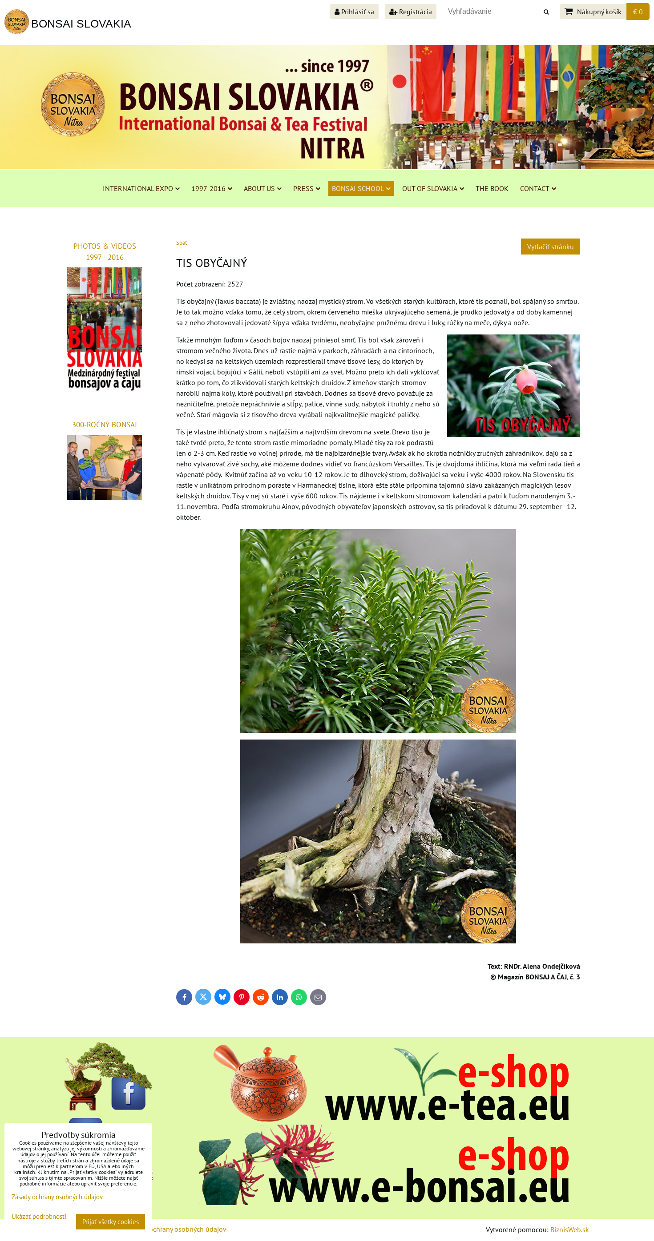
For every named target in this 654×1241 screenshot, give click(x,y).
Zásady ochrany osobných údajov (176, 1229)
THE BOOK (492, 188)
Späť (181, 243)
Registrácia (414, 11)
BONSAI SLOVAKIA (81, 23)
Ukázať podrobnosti (39, 1217)
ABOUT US (259, 188)
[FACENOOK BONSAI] (109, 1107)
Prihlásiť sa (356, 11)
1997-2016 (208, 188)
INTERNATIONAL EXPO (138, 188)
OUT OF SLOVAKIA (429, 188)
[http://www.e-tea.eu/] (384, 1119)
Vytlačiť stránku (550, 246)
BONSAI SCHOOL (358, 188)
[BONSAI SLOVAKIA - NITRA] (384, 1202)
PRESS (303, 188)
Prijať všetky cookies (110, 1221)
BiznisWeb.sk (569, 1229)
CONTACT (534, 188)
